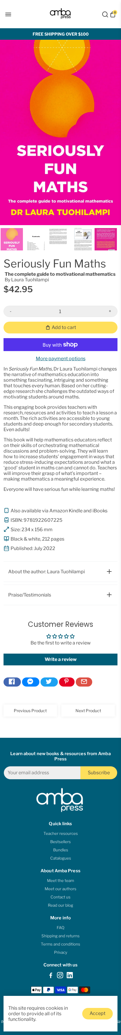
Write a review (61, 659)
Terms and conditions (60, 944)
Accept (97, 1013)
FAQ (60, 927)
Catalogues (60, 858)
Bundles (60, 850)
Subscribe (99, 772)
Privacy (60, 952)
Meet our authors (60, 888)
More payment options (60, 358)
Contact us (60, 897)
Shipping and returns (60, 935)
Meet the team (60, 880)
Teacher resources (60, 833)
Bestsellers (60, 841)
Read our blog (60, 905)
